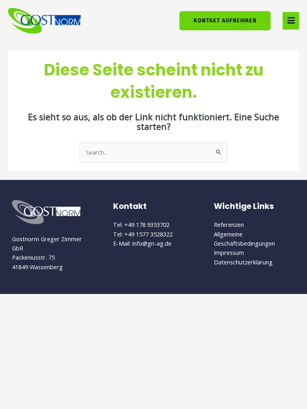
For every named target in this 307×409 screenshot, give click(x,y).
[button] (291, 21)
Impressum (229, 252)
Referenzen (229, 224)
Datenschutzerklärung (243, 262)
